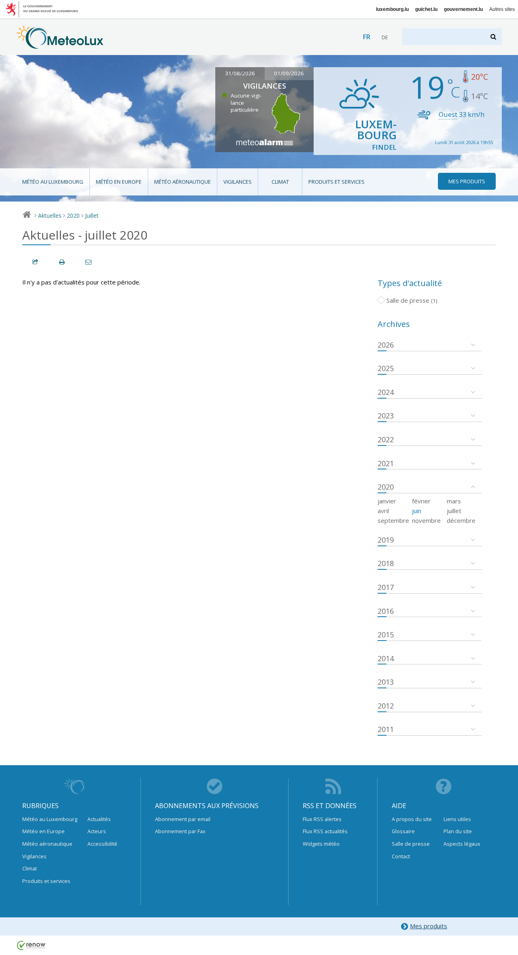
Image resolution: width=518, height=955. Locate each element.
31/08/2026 (240, 73)
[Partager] (35, 262)
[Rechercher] (494, 36)
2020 (73, 215)
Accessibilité (102, 843)
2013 (386, 682)
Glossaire (403, 831)
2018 (386, 563)
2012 (386, 706)
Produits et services (336, 181)
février (421, 501)
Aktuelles (50, 215)
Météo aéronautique (182, 181)
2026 (386, 345)
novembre (426, 520)
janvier (387, 501)
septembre (393, 520)
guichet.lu (426, 9)
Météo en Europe (119, 181)
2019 (386, 540)
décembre (461, 520)
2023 (386, 415)
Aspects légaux (462, 843)
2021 (386, 463)
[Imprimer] (62, 262)
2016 (386, 611)
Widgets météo (321, 843)
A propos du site (412, 819)
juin (416, 511)
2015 (386, 634)
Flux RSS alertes (322, 819)
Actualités (99, 819)
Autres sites (502, 9)
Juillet (92, 215)
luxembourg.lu (392, 9)
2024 (386, 392)
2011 (386, 729)
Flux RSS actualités (325, 831)
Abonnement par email (182, 819)
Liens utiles (457, 819)
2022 (386, 439)
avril (383, 511)
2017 (386, 587)
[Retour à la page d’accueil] (60, 45)
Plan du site (458, 831)
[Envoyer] (89, 262)
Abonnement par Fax (180, 831)
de (385, 37)
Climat (280, 181)
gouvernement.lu (463, 9)
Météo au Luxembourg (52, 181)
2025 (386, 368)
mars (454, 501)
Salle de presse (411, 843)
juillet (454, 511)
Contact (401, 856)
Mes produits (428, 926)
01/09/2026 (289, 73)
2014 (386, 658)
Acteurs (96, 831)
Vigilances (237, 181)
